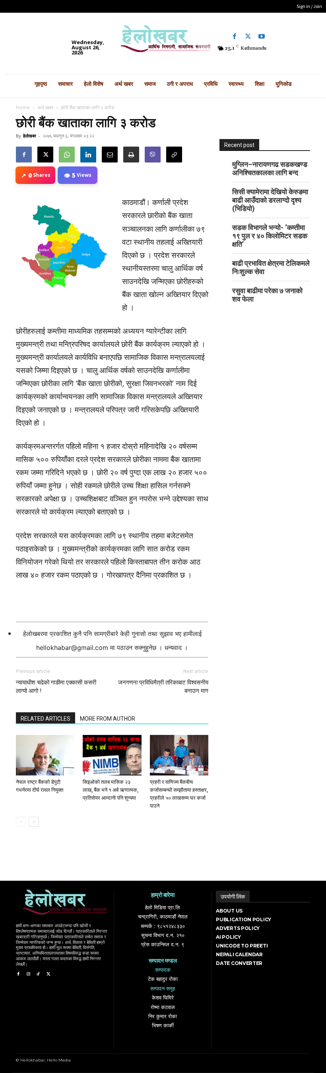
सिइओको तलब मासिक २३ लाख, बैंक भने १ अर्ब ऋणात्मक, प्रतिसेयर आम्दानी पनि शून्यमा (110, 790)
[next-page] (34, 822)
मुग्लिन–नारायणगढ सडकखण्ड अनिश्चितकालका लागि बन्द (269, 168)
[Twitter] (248, 36)
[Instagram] (28, 974)
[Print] (131, 154)
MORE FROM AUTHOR (107, 718)
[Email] (110, 154)
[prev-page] (21, 822)
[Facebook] (234, 36)
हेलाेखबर (29, 136)
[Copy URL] (174, 154)
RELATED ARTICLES (45, 718)
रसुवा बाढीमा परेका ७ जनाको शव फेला (267, 294)
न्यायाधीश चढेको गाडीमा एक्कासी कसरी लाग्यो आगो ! (56, 686)
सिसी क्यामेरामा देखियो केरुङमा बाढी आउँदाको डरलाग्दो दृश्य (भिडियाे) (270, 200)
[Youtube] (261, 36)
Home (23, 107)
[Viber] (153, 154)
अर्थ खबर (45, 107)
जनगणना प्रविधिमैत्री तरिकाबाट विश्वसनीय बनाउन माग (163, 686)
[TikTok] (38, 974)
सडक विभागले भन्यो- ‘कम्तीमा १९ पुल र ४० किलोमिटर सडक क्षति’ (269, 235)
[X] (45, 154)
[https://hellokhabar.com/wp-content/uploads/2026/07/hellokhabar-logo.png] (163, 41)
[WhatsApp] (67, 154)
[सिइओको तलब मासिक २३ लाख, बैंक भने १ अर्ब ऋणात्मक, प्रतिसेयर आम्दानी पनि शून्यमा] (112, 755)
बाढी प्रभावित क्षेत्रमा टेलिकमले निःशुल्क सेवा (271, 267)
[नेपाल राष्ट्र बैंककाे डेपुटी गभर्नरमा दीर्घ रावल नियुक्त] (45, 755)
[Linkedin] (88, 154)
